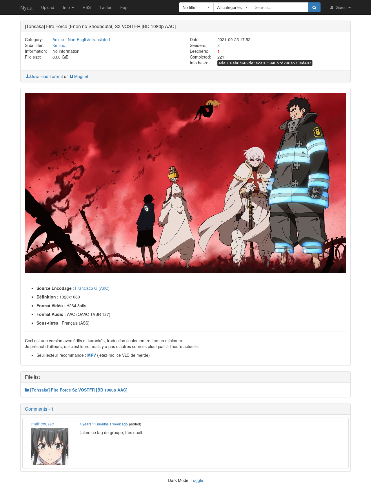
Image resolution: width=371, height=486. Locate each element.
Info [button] (67, 7)
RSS (87, 7)
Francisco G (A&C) (92, 288)
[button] (196, 7)
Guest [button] (341, 7)
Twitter (105, 7)
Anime (58, 39)
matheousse (42, 424)
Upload (47, 7)
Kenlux (58, 45)
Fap (124, 7)
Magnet (81, 76)
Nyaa (26, 7)
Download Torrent (46, 76)
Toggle (197, 480)
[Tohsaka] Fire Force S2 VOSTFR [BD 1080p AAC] (79, 390)
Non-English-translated (89, 39)
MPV (91, 355)
